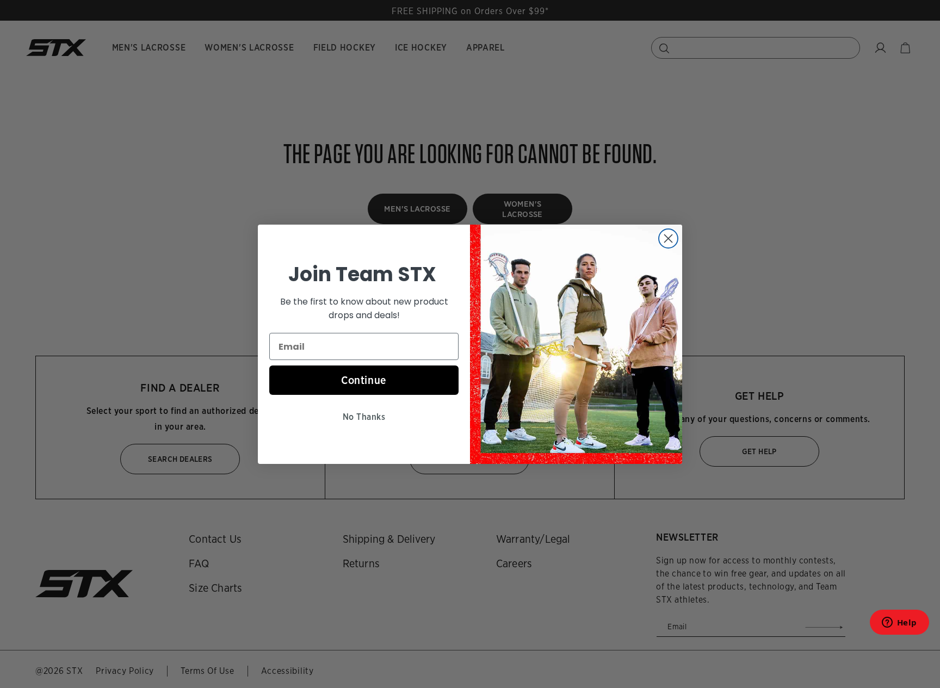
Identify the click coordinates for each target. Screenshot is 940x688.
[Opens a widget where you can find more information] (899, 626)
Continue (364, 380)
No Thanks (364, 417)
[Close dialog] (668, 238)
